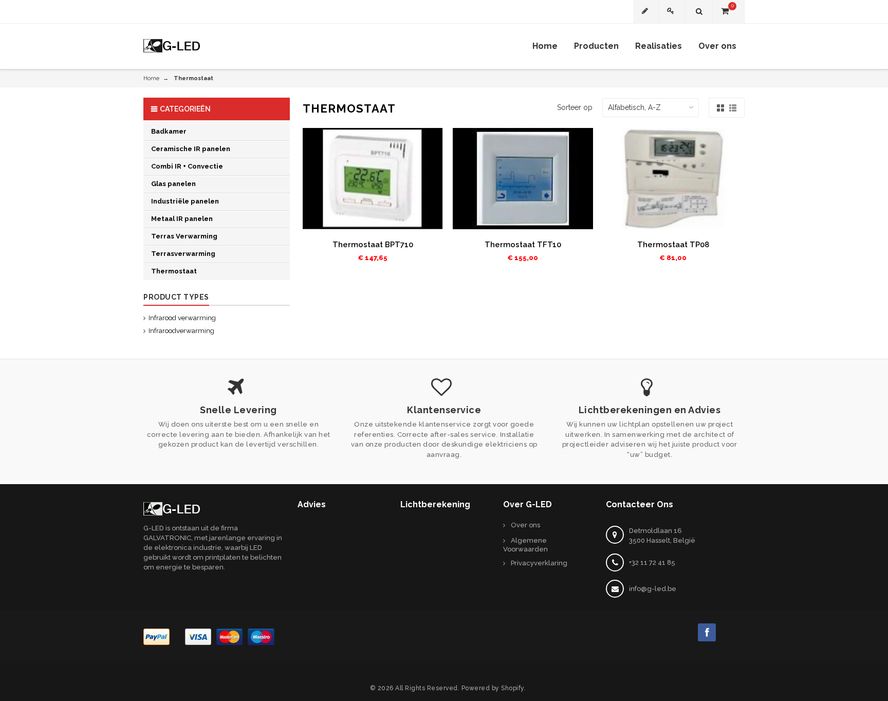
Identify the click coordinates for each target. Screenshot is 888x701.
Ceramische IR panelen (190, 149)
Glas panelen (173, 184)
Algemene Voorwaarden (525, 545)
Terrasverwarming (183, 253)
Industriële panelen (185, 201)
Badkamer (169, 131)
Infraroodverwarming (181, 331)
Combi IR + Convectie (187, 166)
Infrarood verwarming (182, 318)
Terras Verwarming (184, 236)
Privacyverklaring (539, 563)
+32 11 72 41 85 (652, 562)
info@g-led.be (652, 589)
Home (151, 78)
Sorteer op (575, 107)
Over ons (525, 525)
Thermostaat (174, 271)
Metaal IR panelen (182, 219)
